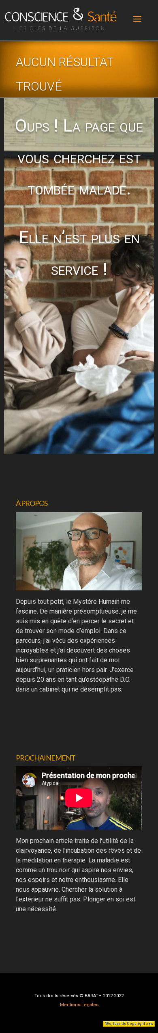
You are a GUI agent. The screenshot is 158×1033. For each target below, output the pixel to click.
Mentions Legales (79, 1004)
